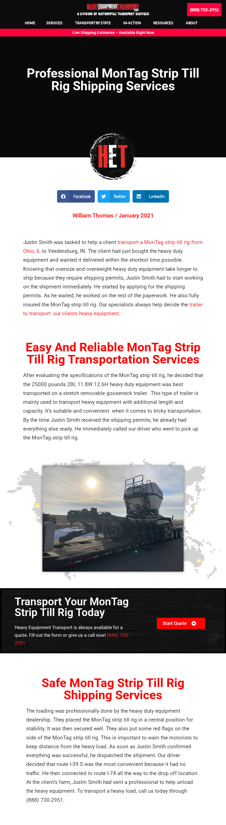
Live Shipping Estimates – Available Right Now (113, 32)
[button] (76, 196)
